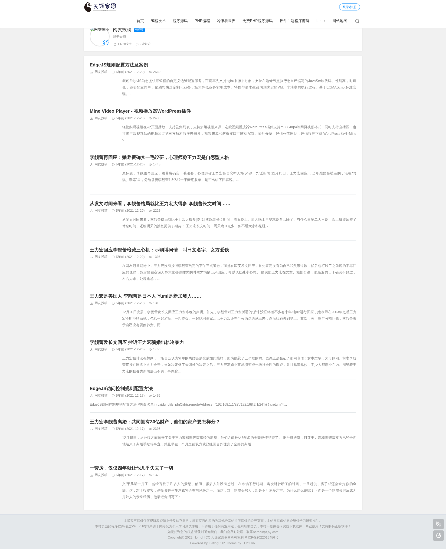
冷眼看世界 (226, 21)
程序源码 (180, 21)
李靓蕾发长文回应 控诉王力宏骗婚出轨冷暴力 (137, 342)
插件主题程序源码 (294, 21)
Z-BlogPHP (216, 543)
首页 (140, 21)
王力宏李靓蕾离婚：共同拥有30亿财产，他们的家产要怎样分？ (155, 421)
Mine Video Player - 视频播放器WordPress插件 (140, 111)
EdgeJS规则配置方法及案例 (119, 64)
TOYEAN (248, 543)
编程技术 (158, 21)
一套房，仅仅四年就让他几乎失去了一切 (131, 467)
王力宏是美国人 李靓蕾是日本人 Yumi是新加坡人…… (145, 296)
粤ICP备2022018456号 (261, 537)
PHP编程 (202, 21)
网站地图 (339, 21)
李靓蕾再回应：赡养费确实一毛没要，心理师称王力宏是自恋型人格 (159, 157)
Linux (320, 21)
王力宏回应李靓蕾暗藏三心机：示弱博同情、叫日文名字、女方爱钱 (159, 249)
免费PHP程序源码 (258, 21)
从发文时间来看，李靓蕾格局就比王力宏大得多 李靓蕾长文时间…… (160, 203)
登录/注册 (350, 7)
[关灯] (438, 535)
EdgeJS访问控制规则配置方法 (121, 388)
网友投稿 (101, 72)
